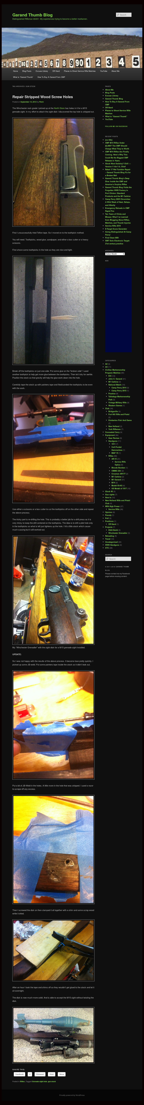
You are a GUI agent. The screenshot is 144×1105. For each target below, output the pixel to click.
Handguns (112, 441)
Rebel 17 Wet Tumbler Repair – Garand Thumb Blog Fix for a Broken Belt (118, 172)
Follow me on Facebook (116, 126)
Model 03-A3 (117, 485)
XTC (107, 547)
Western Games (115, 405)
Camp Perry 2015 (119, 390)
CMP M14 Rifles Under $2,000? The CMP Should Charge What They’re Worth (117, 145)
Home (15, 71)
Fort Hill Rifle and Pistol (118, 414)
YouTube (103, 71)
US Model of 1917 (119, 488)
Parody (108, 515)
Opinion (108, 512)
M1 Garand (116, 479)
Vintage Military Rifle (117, 402)
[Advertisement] (118, 310)
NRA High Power (112, 506)
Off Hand (56, 71)
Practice (111, 393)
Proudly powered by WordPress (72, 1095)
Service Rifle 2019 (113, 225)
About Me (115, 71)
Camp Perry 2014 (119, 387)
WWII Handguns (112, 545)
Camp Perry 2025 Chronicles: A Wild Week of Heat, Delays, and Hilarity (117, 202)
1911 (113, 444)
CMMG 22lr (116, 470)
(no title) (108, 139)
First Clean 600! (112, 237)
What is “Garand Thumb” (23, 77)
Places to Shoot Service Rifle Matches (80, 71)
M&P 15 (115, 453)
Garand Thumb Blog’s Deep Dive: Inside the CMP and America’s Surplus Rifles (117, 181)
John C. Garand (115, 378)
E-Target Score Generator (116, 228)
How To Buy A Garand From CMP (51, 77)
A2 (106, 364)
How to (108, 497)
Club (107, 408)
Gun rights (109, 494)
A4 (106, 366)
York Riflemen (114, 429)
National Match (114, 384)
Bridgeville (113, 411)
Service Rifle (113, 509)
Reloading (109, 536)
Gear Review (113, 438)
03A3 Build (113, 530)
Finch (41, 102)
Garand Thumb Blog (32, 15)
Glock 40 (109, 491)
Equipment (110, 435)
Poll (107, 518)
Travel (107, 538)
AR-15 (114, 458)
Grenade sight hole (39, 1081)
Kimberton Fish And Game (120, 420)
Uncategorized (111, 542)
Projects (108, 527)
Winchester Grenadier (117, 533)
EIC (110, 375)
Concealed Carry (112, 432)
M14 (113, 482)
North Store (59, 108)
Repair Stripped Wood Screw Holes (42, 96)
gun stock (52, 1081)
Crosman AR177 (118, 473)
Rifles (22, 1081)
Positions (109, 521)
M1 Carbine (113, 381)
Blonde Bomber (118, 467)
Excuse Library (42, 71)
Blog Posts (26, 71)
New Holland (113, 426)
